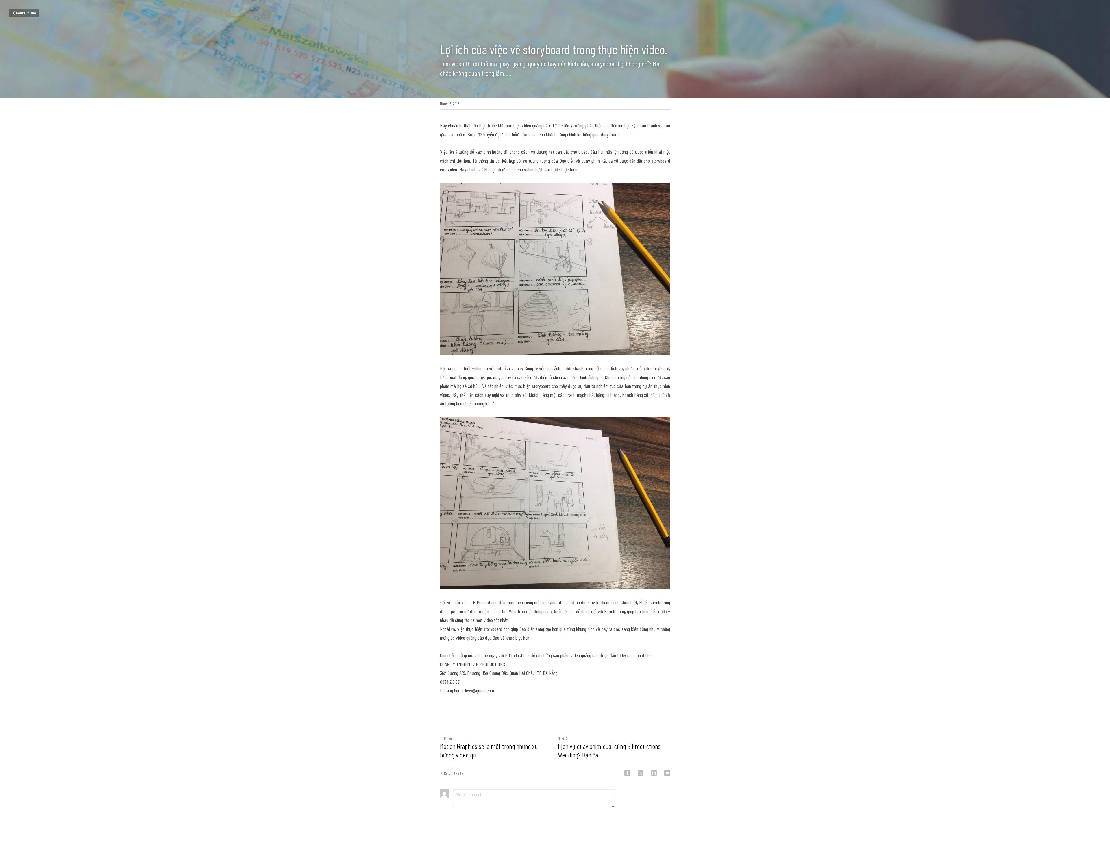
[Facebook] (627, 773)
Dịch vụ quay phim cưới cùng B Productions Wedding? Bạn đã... (609, 750)
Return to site (26, 12)
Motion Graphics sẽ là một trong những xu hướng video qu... (489, 750)
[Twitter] (640, 773)
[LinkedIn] (654, 773)
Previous (450, 738)
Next (561, 738)
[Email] (667, 773)
